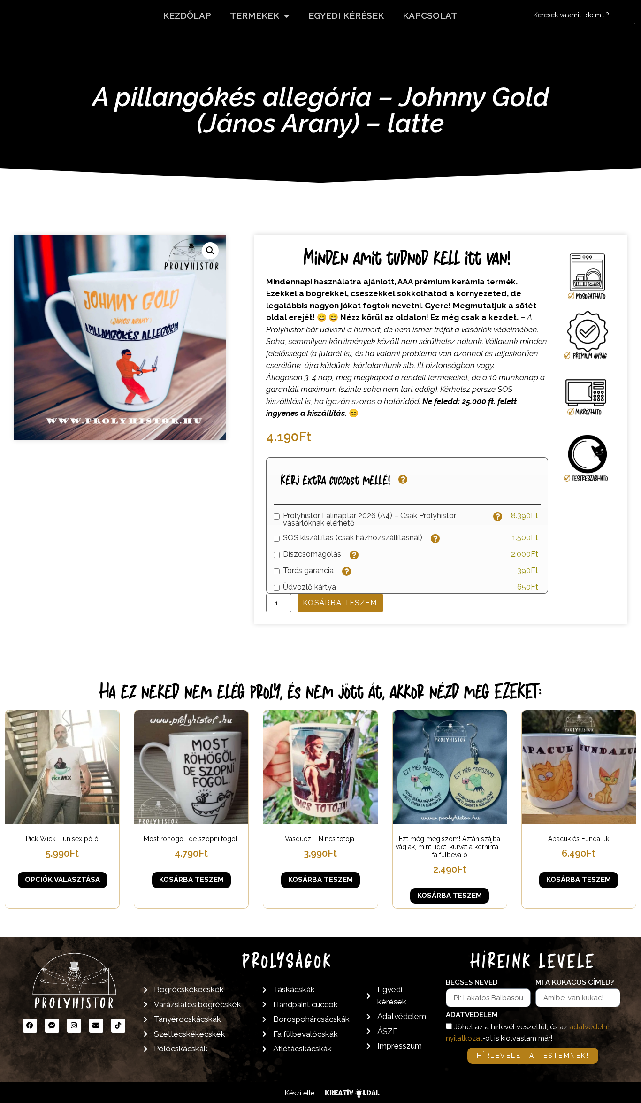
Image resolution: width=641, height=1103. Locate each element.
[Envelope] (96, 1026)
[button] (210, 250)
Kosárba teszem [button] (191, 879)
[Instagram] (74, 1026)
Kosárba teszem (340, 602)
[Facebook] (30, 1026)
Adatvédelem (472, 1015)
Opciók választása (62, 879)
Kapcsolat (430, 15)
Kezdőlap (187, 15)
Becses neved (472, 983)
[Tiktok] (118, 1026)
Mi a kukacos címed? (574, 983)
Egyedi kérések (346, 15)
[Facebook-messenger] (52, 1026)
